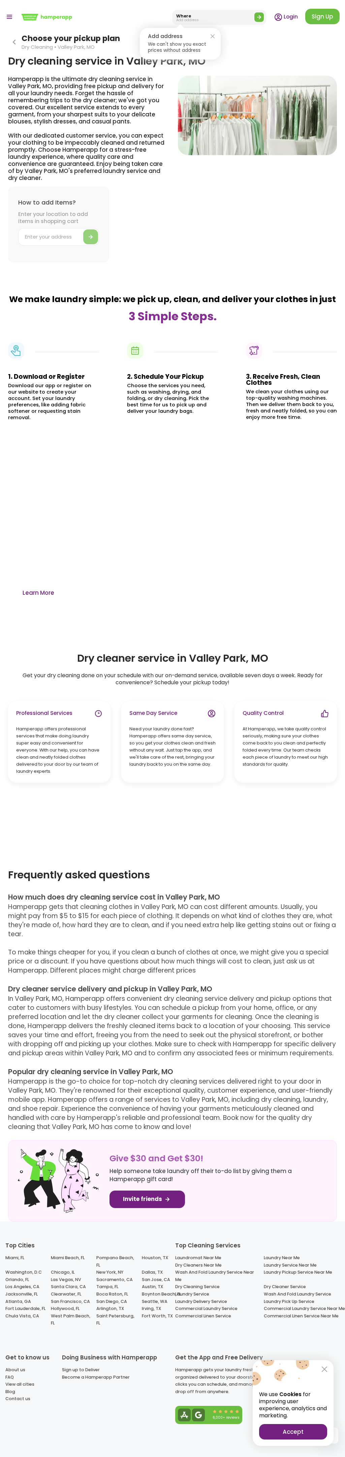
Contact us (17, 1398)
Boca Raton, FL (112, 1294)
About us (15, 1370)
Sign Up (322, 16)
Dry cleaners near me (198, 1265)
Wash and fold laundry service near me (214, 1275)
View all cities (19, 1384)
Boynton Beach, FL (161, 1294)
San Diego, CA (111, 1301)
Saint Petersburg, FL (115, 1319)
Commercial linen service (203, 1316)
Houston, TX (155, 1258)
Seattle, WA (154, 1301)
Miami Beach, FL (68, 1258)
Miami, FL (14, 1258)
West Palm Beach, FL (70, 1319)
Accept (293, 1432)
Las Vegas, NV (66, 1279)
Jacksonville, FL (21, 1294)
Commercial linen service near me (301, 1316)
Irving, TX (151, 1308)
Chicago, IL (62, 1272)
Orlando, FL (17, 1279)
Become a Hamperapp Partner (96, 1377)
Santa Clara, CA (68, 1286)
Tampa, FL (107, 1286)
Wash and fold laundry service (297, 1294)
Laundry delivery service (201, 1301)
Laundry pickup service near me (298, 1272)
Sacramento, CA (114, 1279)
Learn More (38, 593)
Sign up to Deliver (81, 1370)
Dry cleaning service (197, 1286)
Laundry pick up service (289, 1301)
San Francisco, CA (70, 1301)
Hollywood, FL (65, 1308)
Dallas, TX (152, 1272)
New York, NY (109, 1272)
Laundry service (192, 1294)
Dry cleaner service (285, 1286)
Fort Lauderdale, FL (25, 1308)
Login (290, 17)
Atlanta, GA (18, 1301)
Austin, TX (152, 1286)
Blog (10, 1391)
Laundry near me (282, 1258)
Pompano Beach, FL (115, 1261)
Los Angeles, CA (22, 1286)
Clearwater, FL (66, 1294)
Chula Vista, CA (22, 1316)
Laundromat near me (198, 1258)
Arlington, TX (110, 1308)
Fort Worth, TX (157, 1316)
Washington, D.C (23, 1272)
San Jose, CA (156, 1279)
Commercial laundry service (206, 1308)
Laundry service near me (290, 1265)
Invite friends (143, 1199)
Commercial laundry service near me (304, 1308)
